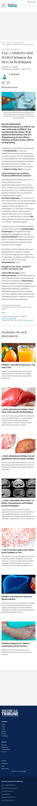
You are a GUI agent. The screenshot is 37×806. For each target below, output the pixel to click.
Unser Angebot (6, 749)
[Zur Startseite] (12, 5)
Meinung (4, 731)
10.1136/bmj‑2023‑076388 (9, 318)
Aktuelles (4, 721)
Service (4, 742)
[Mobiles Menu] (4, 5)
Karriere (4, 751)
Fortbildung (5, 736)
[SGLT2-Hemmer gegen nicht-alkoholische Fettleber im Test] (18, 537)
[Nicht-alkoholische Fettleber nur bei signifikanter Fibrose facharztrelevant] (18, 443)
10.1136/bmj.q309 (28, 320)
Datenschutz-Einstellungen (18, 771)
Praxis (3, 727)
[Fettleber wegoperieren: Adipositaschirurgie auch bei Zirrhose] (18, 630)
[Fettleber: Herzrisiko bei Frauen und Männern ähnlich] (18, 584)
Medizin (4, 724)
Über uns (4, 745)
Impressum (5, 763)
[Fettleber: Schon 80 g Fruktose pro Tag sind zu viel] (18, 352)
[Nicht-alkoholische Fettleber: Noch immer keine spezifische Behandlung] (18, 396)
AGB (3, 766)
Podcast (4, 733)
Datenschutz (5, 768)
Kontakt (4, 760)
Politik (3, 729)
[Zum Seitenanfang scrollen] (33, 802)
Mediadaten (5, 747)
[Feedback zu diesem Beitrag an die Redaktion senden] (8, 82)
